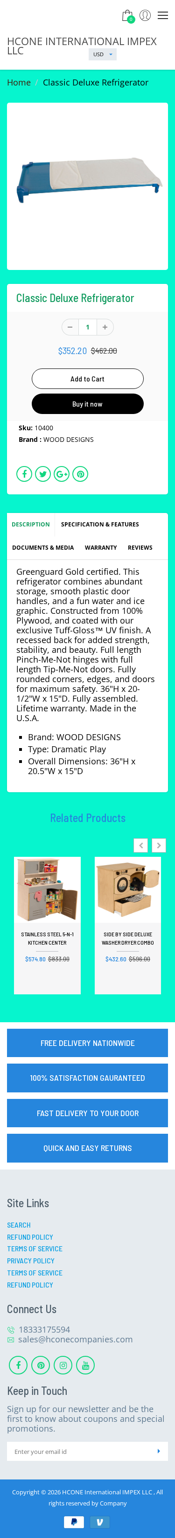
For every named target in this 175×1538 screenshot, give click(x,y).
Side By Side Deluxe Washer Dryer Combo (128, 938)
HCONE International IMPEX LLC (108, 1492)
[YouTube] (85, 1365)
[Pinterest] (40, 1365)
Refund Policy (30, 1236)
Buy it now (87, 403)
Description (31, 524)
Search (19, 1224)
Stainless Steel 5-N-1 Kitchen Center (47, 938)
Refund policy (30, 1284)
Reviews (140, 548)
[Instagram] (63, 1365)
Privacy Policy (31, 1260)
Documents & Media (43, 548)
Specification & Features (100, 524)
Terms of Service (35, 1248)
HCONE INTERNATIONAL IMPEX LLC (82, 45)
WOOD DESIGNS (68, 439)
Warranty (101, 548)
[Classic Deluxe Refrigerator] (87, 183)
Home (19, 82)
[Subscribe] (158, 1451)
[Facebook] (18, 1365)
